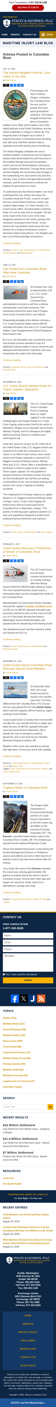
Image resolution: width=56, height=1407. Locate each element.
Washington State (10, 649)
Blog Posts (28, 1365)
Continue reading (12, 243)
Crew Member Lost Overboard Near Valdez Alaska (26, 1216)
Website (15, 34)
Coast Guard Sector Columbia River (25, 769)
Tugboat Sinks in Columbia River (25, 787)
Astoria (15, 250)
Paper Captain (46, 532)
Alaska (9, 1018)
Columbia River (43, 250)
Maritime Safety (32, 899)
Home (5, 34)
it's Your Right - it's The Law (28, 1196)
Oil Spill (43, 899)
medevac (44, 769)
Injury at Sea (17, 766)
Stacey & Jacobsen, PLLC (36, 1395)
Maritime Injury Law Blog (28, 22)
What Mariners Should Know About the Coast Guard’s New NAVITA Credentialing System (27, 1241)
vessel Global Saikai (11, 772)
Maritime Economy (15, 1075)
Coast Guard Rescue (27, 250)
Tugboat (6, 902)
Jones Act (8, 1178)
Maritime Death (13, 1069)
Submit (28, 980)
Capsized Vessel (19, 367)
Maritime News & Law (17, 1058)
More (50, 34)
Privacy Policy (28, 1332)
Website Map (28, 1349)
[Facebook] (15, 999)
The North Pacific (12, 1184)
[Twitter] (24, 999)
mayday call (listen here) (39, 606)
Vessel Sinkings (14, 1029)
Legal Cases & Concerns (19, 1081)
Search (50, 1107)
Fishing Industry (9, 253)
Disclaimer (28, 1340)
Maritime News (26, 253)
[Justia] (32, 999)
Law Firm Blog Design (27, 1403)
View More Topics (12, 1087)
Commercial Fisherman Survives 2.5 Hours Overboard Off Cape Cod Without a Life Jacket (28, 1229)
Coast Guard (17, 532)
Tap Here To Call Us (28, 7)
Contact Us (29, 34)
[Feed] (41, 999)
